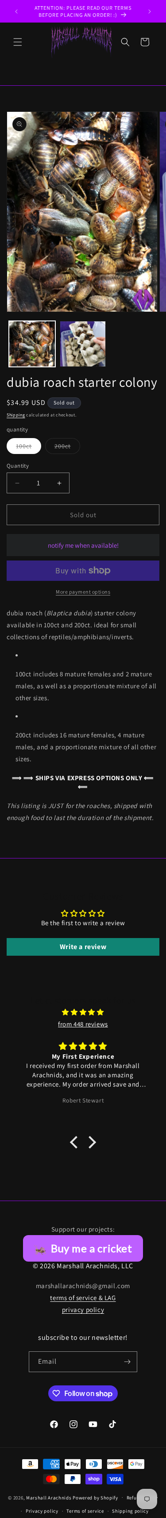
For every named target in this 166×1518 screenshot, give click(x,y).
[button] (17, 42)
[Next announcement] (149, 11)
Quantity (18, 465)
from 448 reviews (83, 1024)
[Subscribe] (127, 1361)
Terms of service (85, 1511)
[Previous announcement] (16, 11)
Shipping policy (130, 1511)
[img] (83, 1012)
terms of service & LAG (83, 1297)
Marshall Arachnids (49, 1497)
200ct (67, 448)
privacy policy (83, 1309)
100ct (28, 448)
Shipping (16, 415)
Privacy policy (42, 1511)
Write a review (83, 946)
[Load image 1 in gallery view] (32, 344)
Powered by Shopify (95, 1497)
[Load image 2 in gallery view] (83, 344)
